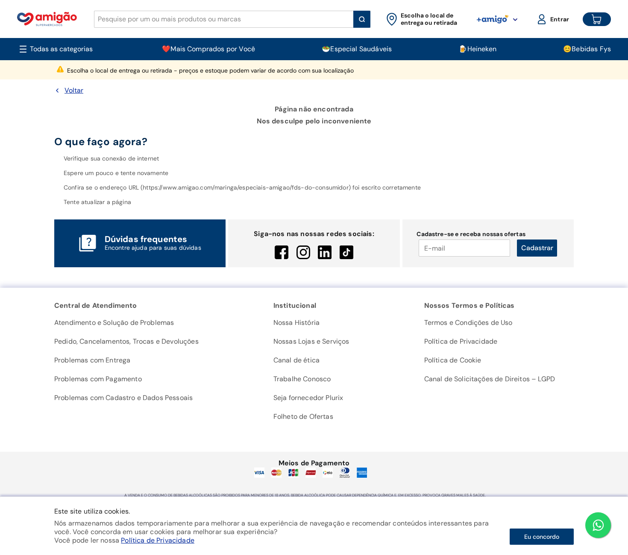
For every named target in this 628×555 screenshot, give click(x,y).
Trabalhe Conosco (302, 378)
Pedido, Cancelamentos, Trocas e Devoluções (126, 341)
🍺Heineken (477, 48)
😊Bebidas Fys (587, 48)
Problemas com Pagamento (98, 378)
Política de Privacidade (157, 540)
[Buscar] (361, 19)
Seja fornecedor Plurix (308, 397)
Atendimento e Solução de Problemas (114, 322)
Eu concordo (541, 536)
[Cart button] (597, 19)
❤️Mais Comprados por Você (208, 48)
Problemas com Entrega (92, 360)
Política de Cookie (452, 360)
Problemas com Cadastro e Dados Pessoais (123, 397)
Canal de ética (296, 360)
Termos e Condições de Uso (468, 322)
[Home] (47, 19)
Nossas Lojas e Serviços (311, 341)
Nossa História (296, 322)
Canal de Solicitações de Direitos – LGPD (489, 378)
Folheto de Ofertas (303, 416)
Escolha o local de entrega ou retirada (210, 70)
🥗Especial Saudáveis (357, 48)
